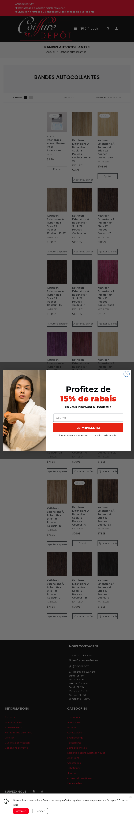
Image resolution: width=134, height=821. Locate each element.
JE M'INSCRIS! (88, 428)
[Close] (130, 797)
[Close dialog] (126, 374)
